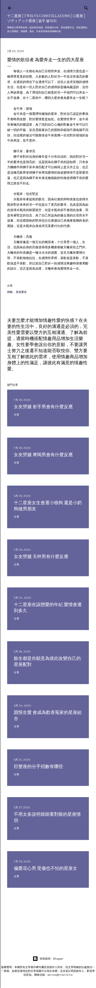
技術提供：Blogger (51, 958)
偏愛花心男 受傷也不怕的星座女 (45, 868)
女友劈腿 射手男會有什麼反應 (43, 407)
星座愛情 (21, 292)
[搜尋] (86, 7)
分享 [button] (10, 285)
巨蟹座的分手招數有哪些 (38, 766)
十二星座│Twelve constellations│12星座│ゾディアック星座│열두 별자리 (46, 18)
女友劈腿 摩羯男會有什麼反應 (43, 455)
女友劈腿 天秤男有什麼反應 (41, 556)
